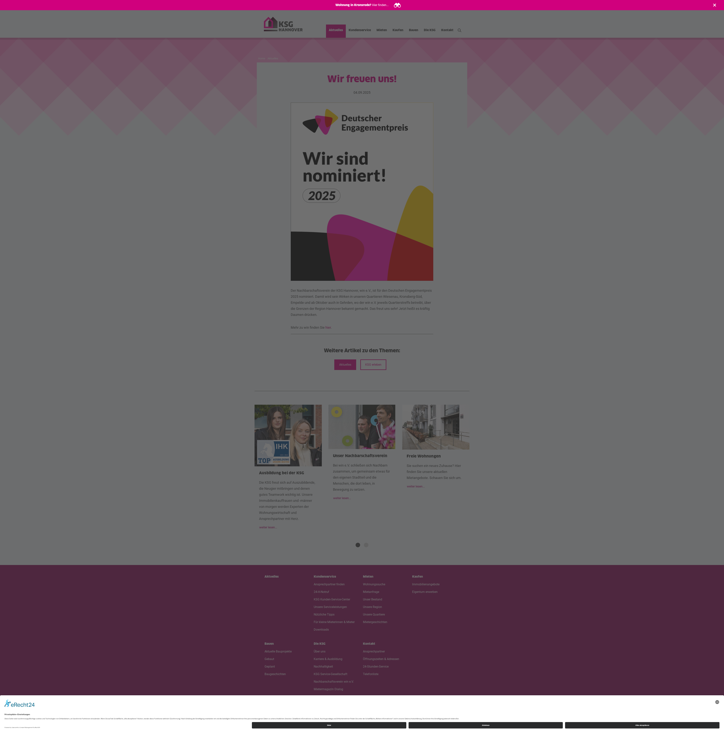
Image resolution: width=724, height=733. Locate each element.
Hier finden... (380, 5)
